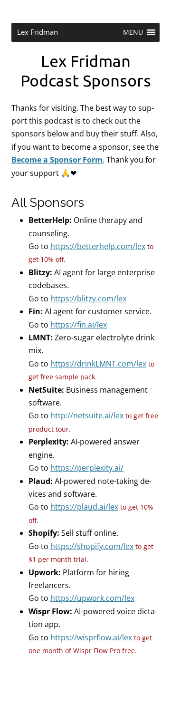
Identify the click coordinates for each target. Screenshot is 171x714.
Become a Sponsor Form (57, 159)
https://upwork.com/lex (92, 598)
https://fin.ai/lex (78, 324)
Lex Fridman (37, 32)
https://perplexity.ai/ (87, 468)
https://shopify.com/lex (91, 546)
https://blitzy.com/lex (88, 298)
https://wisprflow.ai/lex (91, 637)
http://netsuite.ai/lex (87, 415)
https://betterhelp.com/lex (97, 246)
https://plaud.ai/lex (84, 507)
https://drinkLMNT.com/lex (98, 363)
